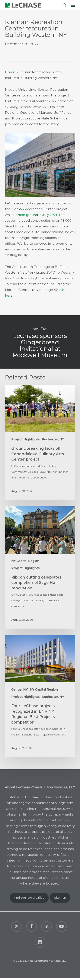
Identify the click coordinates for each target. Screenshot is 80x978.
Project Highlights (25, 439)
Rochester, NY (53, 439)
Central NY (19, 689)
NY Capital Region (25, 561)
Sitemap (60, 897)
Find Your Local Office (29, 897)
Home (10, 72)
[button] (73, 5)
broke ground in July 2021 (36, 215)
